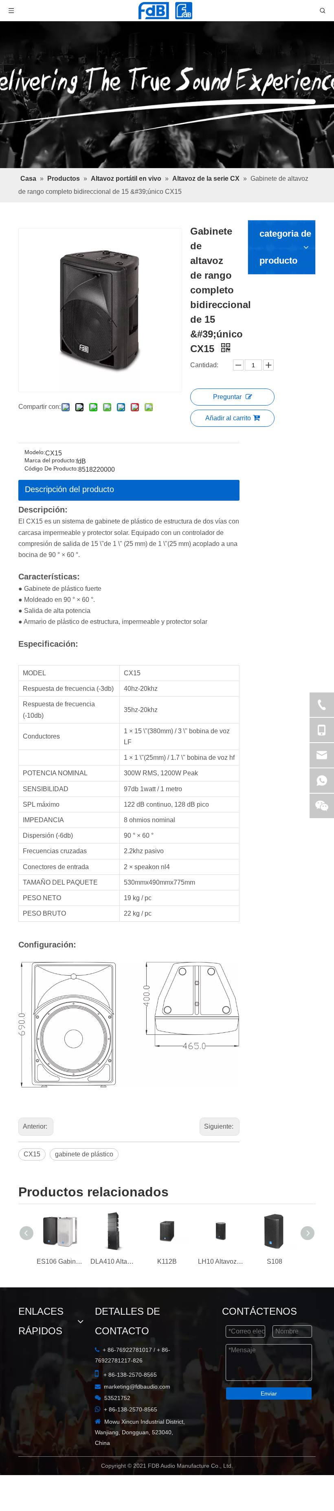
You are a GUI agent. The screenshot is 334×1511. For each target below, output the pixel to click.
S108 (274, 1270)
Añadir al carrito (243, 344)
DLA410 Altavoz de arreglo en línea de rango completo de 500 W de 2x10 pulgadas (113, 1270)
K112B (167, 1270)
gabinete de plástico (84, 1131)
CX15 (32, 1131)
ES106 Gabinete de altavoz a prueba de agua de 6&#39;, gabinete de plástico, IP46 (59, 1270)
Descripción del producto (69, 464)
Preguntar (242, 323)
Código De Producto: (51, 444)
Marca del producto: (50, 436)
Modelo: (34, 428)
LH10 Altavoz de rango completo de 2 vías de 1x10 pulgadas (221, 1270)
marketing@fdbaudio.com (60, 1394)
